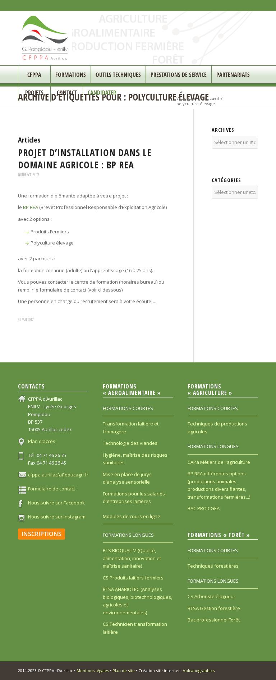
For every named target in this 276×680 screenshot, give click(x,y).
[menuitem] (34, 75)
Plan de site (123, 670)
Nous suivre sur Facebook (56, 502)
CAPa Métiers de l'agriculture (219, 462)
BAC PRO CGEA (204, 508)
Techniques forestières (213, 566)
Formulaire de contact (51, 488)
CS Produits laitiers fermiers (133, 577)
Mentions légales (93, 670)
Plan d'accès (41, 441)
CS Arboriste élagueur (211, 596)
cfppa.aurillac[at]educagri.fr (58, 474)
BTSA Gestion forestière (214, 608)
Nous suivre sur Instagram (57, 516)
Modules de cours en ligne (131, 516)
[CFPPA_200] (45, 38)
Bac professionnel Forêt (214, 619)
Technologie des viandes (130, 443)
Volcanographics (199, 670)
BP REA (30, 207)
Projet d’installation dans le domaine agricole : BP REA (85, 158)
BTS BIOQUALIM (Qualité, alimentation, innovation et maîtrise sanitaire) (132, 558)
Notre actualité (28, 174)
